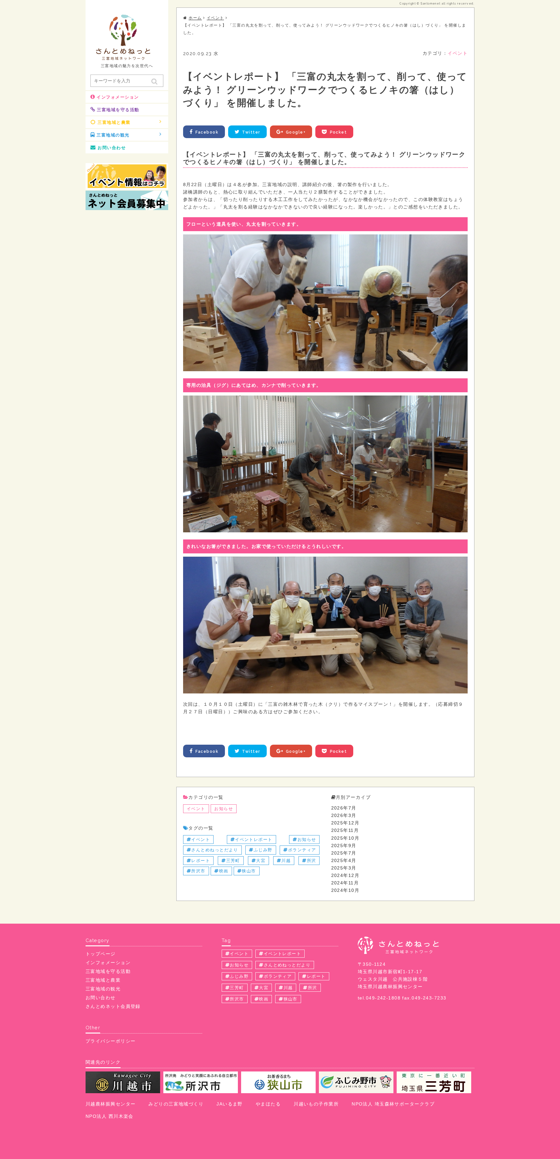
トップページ (101, 953)
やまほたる (268, 1103)
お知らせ (223, 808)
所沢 (311, 860)
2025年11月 (345, 830)
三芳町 (233, 860)
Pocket (338, 132)
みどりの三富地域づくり (176, 1103)
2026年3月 (343, 815)
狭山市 (249, 871)
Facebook (206, 132)
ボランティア (302, 849)
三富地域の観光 (113, 135)
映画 (223, 871)
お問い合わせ (112, 147)
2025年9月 (343, 845)
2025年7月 (343, 853)
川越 (286, 860)
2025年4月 (343, 860)
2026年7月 (343, 807)
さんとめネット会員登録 (113, 1006)
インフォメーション (118, 97)
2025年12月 (345, 822)
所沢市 (198, 871)
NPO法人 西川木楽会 (110, 1116)
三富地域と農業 (114, 122)
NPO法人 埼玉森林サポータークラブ (393, 1103)
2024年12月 (345, 875)
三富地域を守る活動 (118, 109)
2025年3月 (343, 867)
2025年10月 (345, 838)
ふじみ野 (263, 849)
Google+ (296, 132)
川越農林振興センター (110, 1103)
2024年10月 (345, 890)
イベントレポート (254, 839)
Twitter (251, 132)
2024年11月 (345, 882)
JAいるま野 (229, 1103)
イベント (458, 53)
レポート (200, 860)
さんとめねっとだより (214, 849)
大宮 (260, 860)
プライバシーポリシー (110, 1041)
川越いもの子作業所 (316, 1103)
